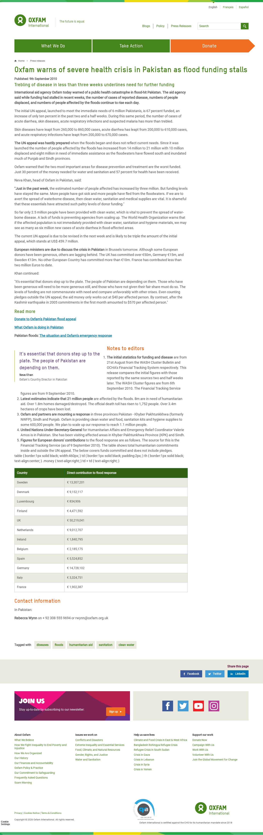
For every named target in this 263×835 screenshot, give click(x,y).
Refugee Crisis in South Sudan (151, 749)
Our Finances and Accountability (33, 763)
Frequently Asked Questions (31, 777)
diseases (43, 645)
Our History (21, 758)
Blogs (146, 26)
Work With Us (200, 749)
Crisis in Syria (142, 764)
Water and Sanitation (88, 759)
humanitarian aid (81, 645)
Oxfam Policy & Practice (28, 767)
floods (59, 645)
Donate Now (199, 739)
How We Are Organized (28, 753)
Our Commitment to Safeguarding (34, 772)
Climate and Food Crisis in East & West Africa (160, 739)
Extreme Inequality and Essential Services (99, 744)
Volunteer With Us (203, 754)
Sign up (113, 711)
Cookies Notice (31, 813)
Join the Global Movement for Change (214, 759)
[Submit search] (245, 26)
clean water (126, 645)
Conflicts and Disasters (89, 739)
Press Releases (181, 26)
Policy (160, 26)
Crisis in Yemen (143, 769)
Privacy (18, 813)
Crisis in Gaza (142, 754)
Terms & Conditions (51, 813)
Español (244, 7)
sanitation (105, 645)
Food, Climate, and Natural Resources (97, 749)
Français (228, 7)
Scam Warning (23, 782)
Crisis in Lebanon (144, 759)
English (213, 7)
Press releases (37, 61)
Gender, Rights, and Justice (91, 754)
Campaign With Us (203, 744)
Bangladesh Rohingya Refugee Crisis (156, 744)
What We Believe (24, 739)
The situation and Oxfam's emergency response (75, 336)
